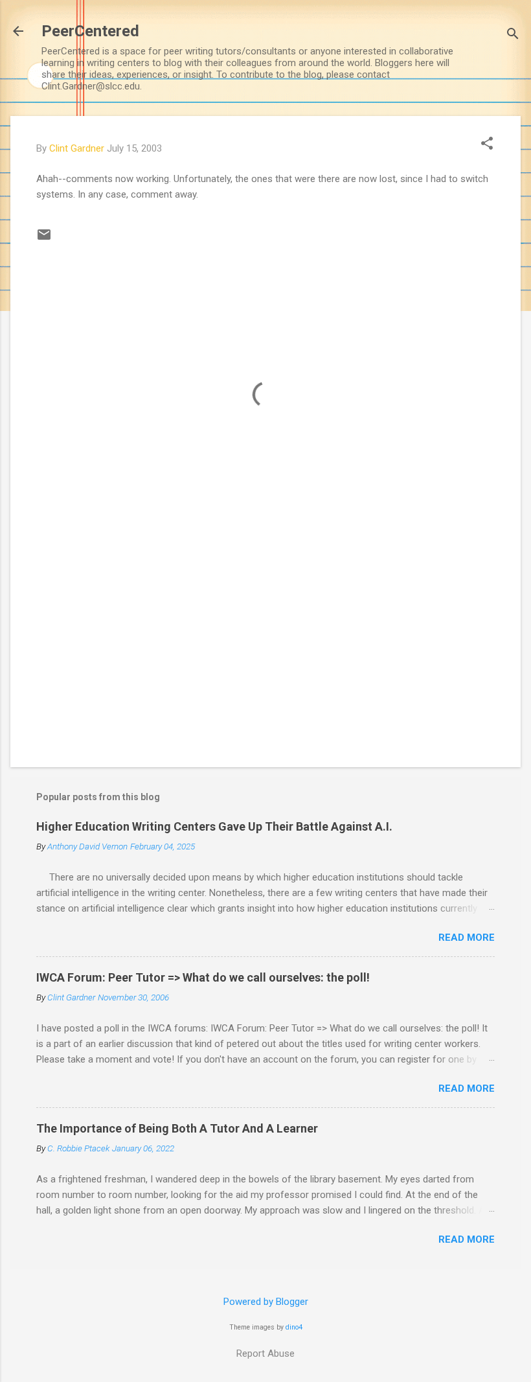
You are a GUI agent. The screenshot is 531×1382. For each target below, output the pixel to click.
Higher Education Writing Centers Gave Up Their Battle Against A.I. (214, 826)
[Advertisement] (265, 646)
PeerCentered (90, 31)
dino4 (294, 1327)
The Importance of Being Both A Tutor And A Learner (177, 1128)
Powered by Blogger (265, 1301)
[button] (487, 144)
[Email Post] (44, 239)
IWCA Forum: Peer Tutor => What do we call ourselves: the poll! (203, 977)
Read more (466, 937)
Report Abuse (265, 1353)
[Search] (513, 35)
